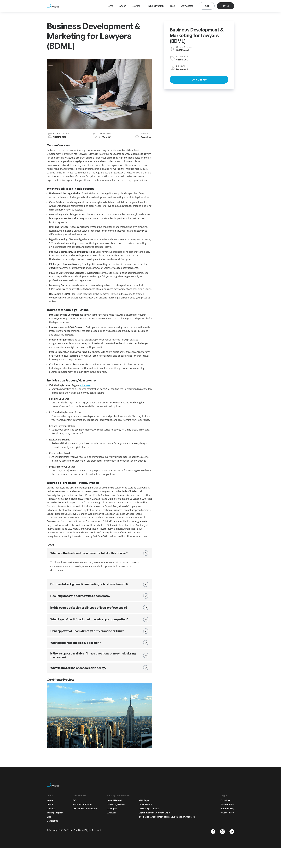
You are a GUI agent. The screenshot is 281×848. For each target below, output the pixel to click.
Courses (136, 5)
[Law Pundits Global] (53, 6)
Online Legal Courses (149, 809)
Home (110, 5)
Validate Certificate (82, 804)
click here (85, 385)
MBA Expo (144, 800)
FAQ (75, 800)
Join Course (199, 79)
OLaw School (145, 804)
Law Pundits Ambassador (85, 809)
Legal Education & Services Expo (154, 813)
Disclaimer (226, 800)
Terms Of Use (227, 804)
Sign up (225, 5)
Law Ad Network (114, 800)
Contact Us (187, 5)
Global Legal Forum (116, 804)
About (122, 5)
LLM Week (111, 813)
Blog (172, 5)
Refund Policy (227, 809)
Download (146, 137)
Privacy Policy (227, 813)
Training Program (155, 5)
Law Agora (112, 809)
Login (207, 5)
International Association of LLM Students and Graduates (167, 817)
